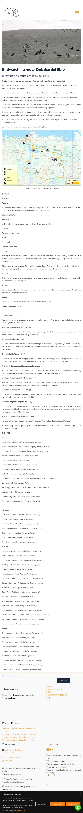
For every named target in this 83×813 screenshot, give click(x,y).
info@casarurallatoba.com (14, 750)
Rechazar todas (57, 804)
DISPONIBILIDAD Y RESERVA (56, 695)
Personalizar (42, 804)
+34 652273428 (9, 753)
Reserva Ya (63, 681)
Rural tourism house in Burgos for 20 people (18, 740)
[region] (41, 802)
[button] (69, 2)
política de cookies (19, 810)
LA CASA (49, 686)
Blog (48, 698)
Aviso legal (8, 761)
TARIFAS (49, 692)
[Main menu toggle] (77, 12)
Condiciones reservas (12, 758)
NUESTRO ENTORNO (54, 689)
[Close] (81, 793)
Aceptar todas (73, 804)
